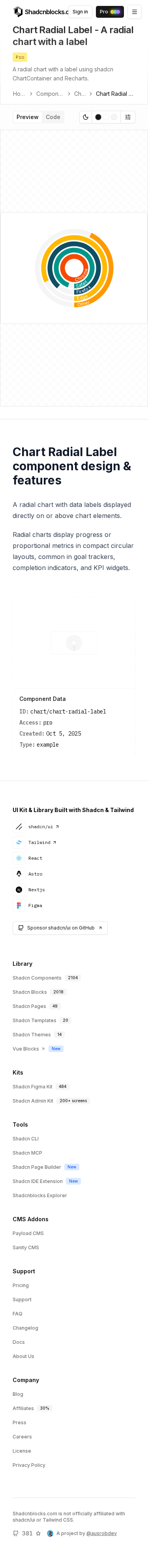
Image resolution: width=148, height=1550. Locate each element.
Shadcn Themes (32, 1035)
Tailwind (39, 842)
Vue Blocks (26, 1049)
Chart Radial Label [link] (115, 93)
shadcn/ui (40, 826)
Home (19, 93)
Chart (80, 93)
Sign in (80, 12)
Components (50, 93)
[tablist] (38, 117)
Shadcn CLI (26, 1139)
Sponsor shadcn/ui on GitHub (61, 928)
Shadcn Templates (34, 1020)
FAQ (17, 1314)
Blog (18, 1394)
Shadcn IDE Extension (38, 1181)
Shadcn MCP (27, 1153)
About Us (23, 1356)
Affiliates (23, 1408)
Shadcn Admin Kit (33, 1101)
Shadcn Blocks (30, 992)
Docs (19, 1342)
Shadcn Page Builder (37, 1167)
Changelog (25, 1328)
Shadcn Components (37, 978)
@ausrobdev (101, 1533)
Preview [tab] (28, 117)
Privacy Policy (29, 1465)
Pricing (21, 1285)
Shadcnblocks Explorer (40, 1195)
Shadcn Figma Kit (32, 1087)
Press (19, 1422)
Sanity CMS (26, 1247)
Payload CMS (28, 1233)
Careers (22, 1437)
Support (22, 1299)
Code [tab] (53, 117)
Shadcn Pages (29, 1006)
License (22, 1451)
